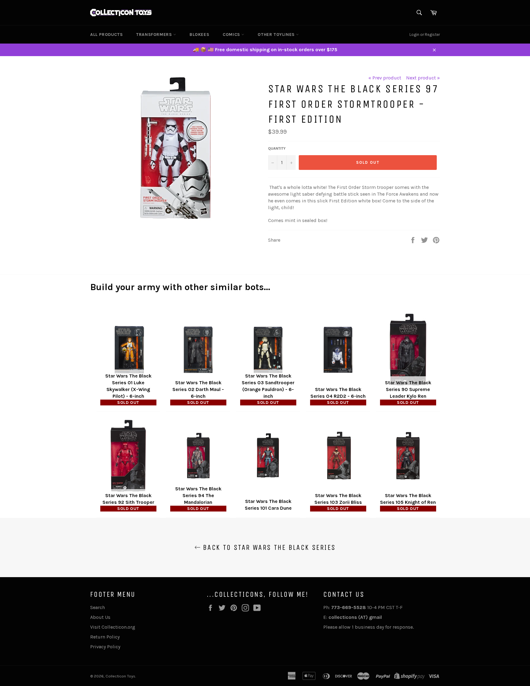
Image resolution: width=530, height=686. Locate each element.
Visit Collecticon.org (112, 627)
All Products (106, 34)
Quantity (277, 148)
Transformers (154, 34)
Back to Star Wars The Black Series (268, 547)
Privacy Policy (105, 647)
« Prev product (384, 78)
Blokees (199, 34)
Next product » (423, 78)
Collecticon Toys (120, 676)
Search (97, 607)
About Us (100, 617)
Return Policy (105, 637)
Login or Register (424, 34)
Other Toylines (277, 34)
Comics (232, 34)
